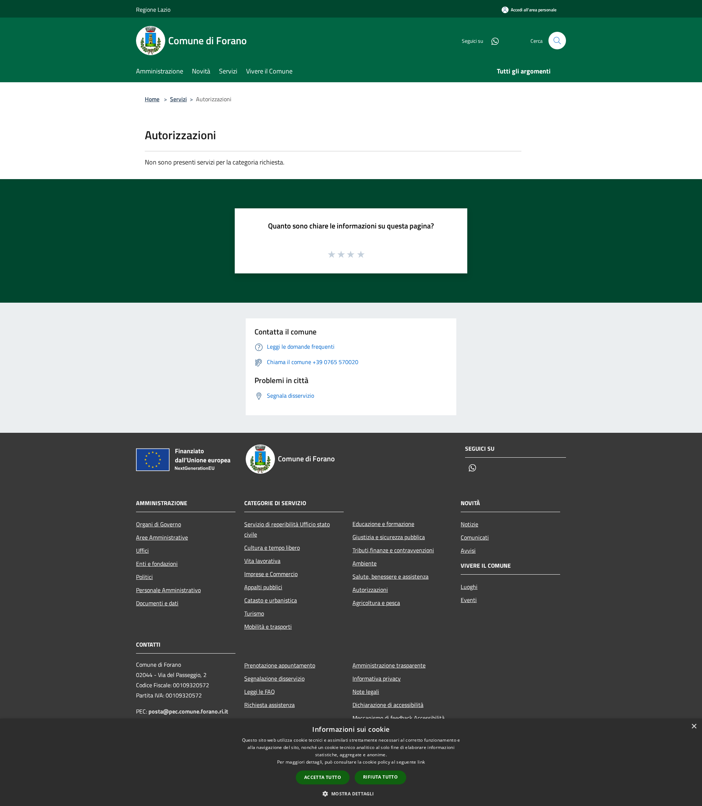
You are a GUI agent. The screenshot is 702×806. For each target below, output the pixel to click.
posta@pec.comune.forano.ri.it (188, 711)
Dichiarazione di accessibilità (387, 704)
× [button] (694, 726)
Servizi (178, 99)
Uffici (142, 550)
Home (152, 99)
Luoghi (469, 586)
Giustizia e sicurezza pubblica (388, 537)
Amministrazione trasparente (389, 665)
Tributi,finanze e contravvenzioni (393, 550)
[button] (351, 793)
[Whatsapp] (492, 40)
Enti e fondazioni (157, 563)
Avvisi (468, 550)
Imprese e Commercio (271, 574)
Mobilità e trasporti (268, 626)
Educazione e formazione (383, 523)
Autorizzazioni (370, 589)
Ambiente (364, 563)
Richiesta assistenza (269, 704)
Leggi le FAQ (259, 691)
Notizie (469, 524)
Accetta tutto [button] (322, 777)
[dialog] (351, 762)
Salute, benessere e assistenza (390, 576)
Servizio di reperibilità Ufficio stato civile (287, 529)
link (421, 762)
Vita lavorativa (262, 560)
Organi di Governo (158, 524)
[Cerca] (557, 40)
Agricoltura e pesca (376, 602)
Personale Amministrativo (168, 590)
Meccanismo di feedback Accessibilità (398, 718)
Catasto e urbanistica (270, 600)
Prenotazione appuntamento (279, 665)
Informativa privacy (376, 678)
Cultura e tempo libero (272, 547)
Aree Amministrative (162, 537)
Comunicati (475, 537)
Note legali (365, 691)
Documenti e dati (157, 603)
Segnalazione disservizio (274, 678)
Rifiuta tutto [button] (380, 777)
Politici (144, 576)
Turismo (254, 613)
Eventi (469, 599)
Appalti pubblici (263, 587)
